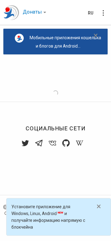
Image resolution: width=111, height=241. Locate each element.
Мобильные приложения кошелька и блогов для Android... (65, 42)
